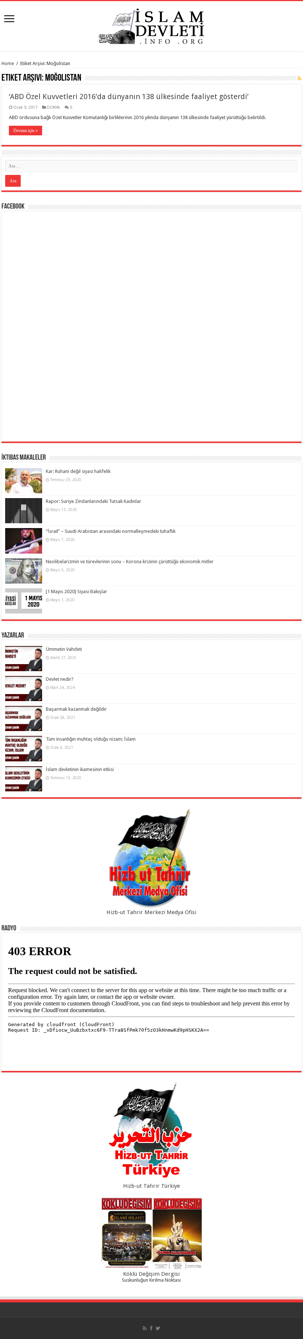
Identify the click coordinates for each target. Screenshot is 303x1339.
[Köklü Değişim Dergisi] (151, 1234)
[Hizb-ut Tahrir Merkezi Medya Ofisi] (151, 858)
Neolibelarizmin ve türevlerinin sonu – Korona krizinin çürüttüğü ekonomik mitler (130, 561)
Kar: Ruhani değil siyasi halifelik (78, 471)
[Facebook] (151, 1328)
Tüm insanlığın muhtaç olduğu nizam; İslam (91, 739)
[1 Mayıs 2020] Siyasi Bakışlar (76, 591)
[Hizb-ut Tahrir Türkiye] (151, 1132)
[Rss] (144, 1328)
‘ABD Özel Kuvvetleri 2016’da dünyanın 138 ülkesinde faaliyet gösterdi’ (129, 96)
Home (7, 63)
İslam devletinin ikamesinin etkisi (80, 769)
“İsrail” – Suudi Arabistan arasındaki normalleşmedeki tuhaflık (111, 531)
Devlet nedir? (60, 679)
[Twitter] (158, 1328)
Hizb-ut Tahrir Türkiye (151, 1186)
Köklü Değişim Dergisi (151, 1274)
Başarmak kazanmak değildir (76, 709)
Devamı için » (25, 130)
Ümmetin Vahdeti (64, 649)
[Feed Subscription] (299, 78)
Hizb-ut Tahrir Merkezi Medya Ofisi (151, 912)
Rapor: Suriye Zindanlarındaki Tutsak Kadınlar (93, 501)
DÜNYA (53, 107)
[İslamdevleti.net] (151, 25)
